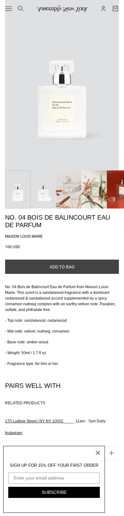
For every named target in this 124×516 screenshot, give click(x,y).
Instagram (13, 433)
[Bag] (115, 8)
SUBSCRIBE (54, 492)
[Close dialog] (97, 452)
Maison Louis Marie (24, 236)
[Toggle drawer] (8, 9)
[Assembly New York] (62, 8)
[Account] (103, 8)
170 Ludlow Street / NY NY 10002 (34, 421)
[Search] (20, 8)
